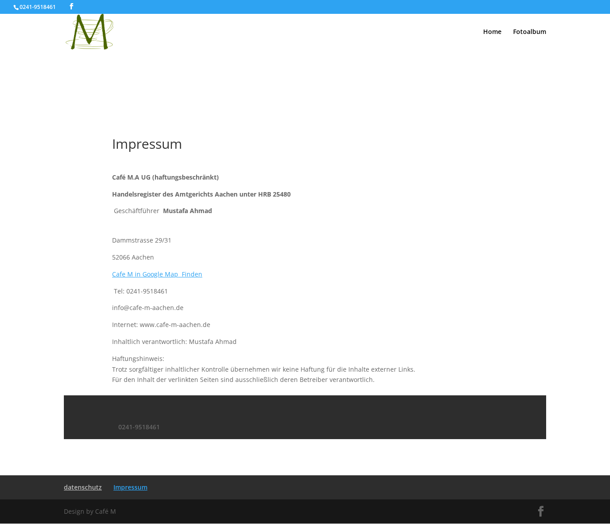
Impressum (130, 487)
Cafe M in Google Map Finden (157, 274)
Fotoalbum (529, 32)
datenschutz (83, 487)
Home (492, 32)
